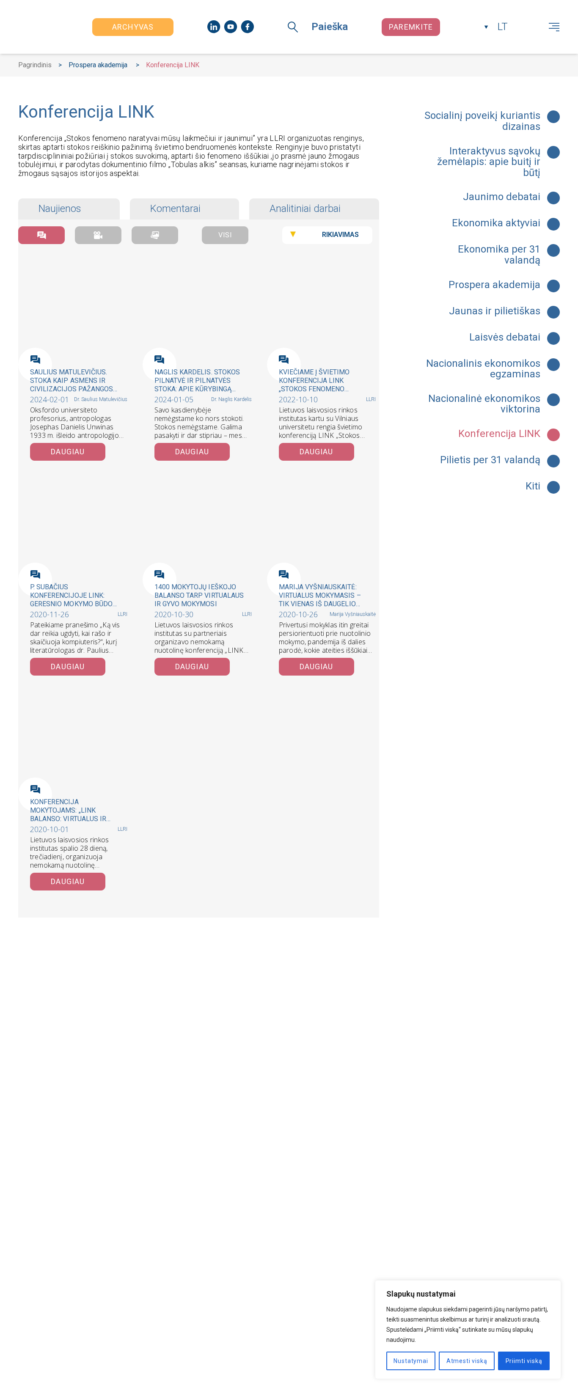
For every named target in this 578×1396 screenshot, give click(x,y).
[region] (468, 1329)
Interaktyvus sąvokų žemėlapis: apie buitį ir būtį (488, 162)
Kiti (533, 486)
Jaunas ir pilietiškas (494, 311)
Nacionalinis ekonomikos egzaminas (483, 369)
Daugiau (68, 451)
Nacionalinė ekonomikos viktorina (484, 404)
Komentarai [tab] (175, 208)
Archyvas (133, 26)
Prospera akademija (98, 65)
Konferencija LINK (499, 434)
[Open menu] (554, 27)
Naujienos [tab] (60, 208)
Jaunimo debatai (501, 197)
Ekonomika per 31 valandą (499, 255)
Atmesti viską (466, 1361)
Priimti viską (524, 1361)
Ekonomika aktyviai (496, 223)
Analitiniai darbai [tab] (305, 208)
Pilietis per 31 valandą (490, 460)
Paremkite (411, 26)
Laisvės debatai (504, 337)
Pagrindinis (35, 65)
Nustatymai (411, 1361)
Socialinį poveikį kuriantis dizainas (482, 121)
